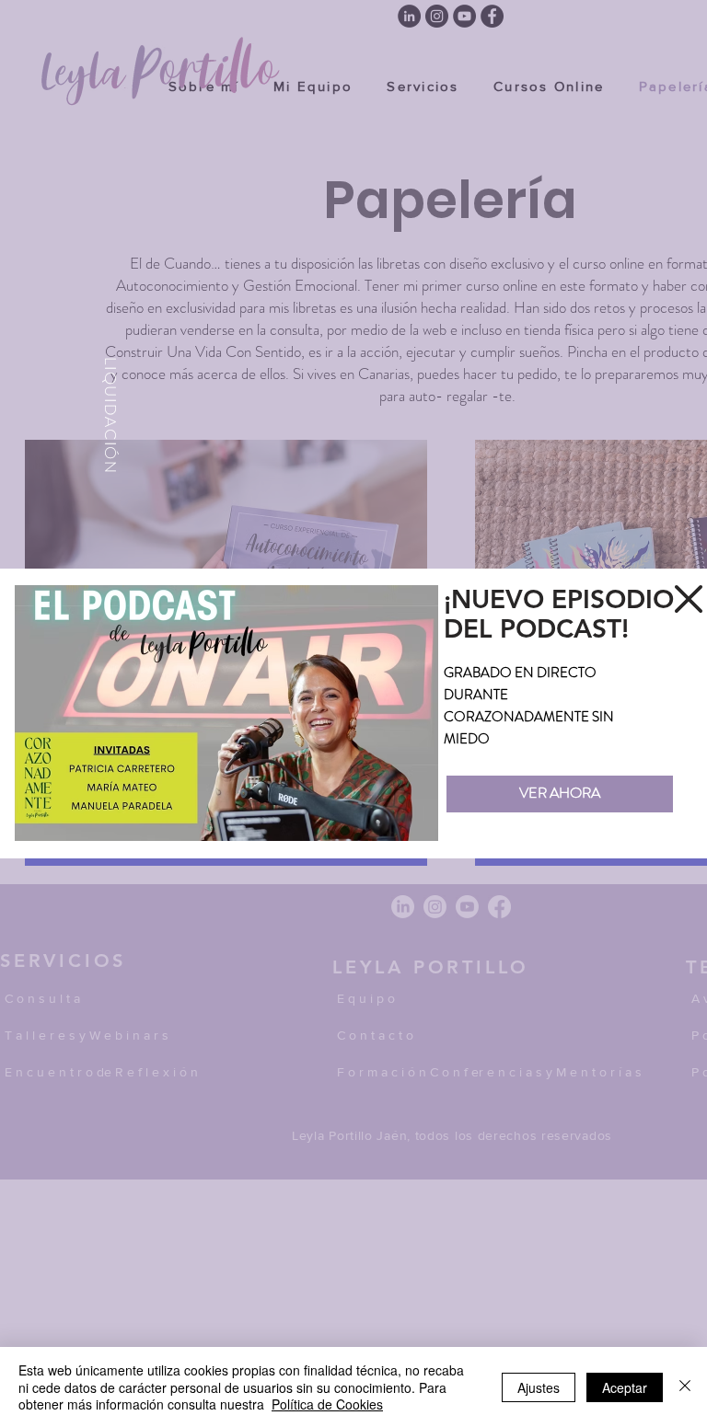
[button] (688, 599)
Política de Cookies (327, 1404)
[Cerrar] (685, 1387)
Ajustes (538, 1387)
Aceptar (624, 1387)
